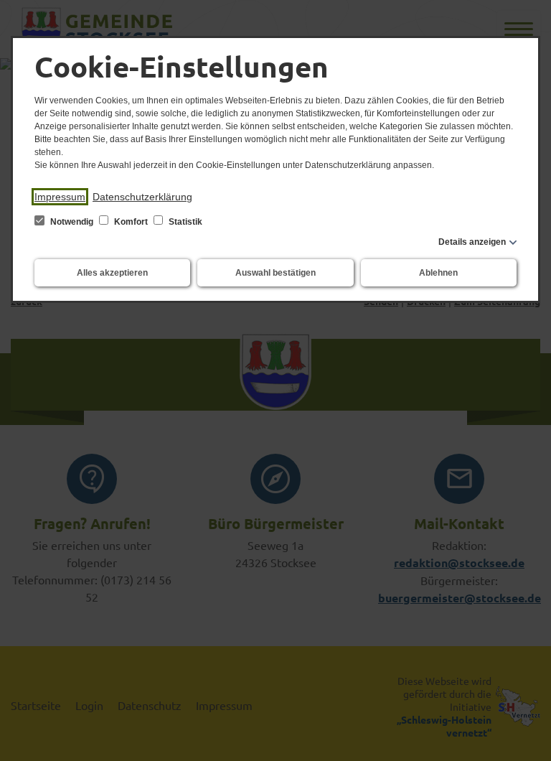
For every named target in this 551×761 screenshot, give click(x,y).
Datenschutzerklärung (142, 196)
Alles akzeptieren (112, 273)
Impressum (59, 196)
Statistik (184, 222)
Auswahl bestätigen (275, 273)
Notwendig (71, 222)
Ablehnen (438, 273)
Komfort (131, 222)
